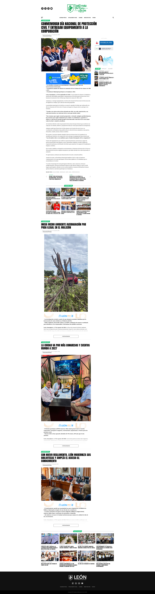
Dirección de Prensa (47, 35)
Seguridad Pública (62, 17)
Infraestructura (87, 17)
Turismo (94, 17)
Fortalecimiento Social (72, 17)
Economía (80, 17)
